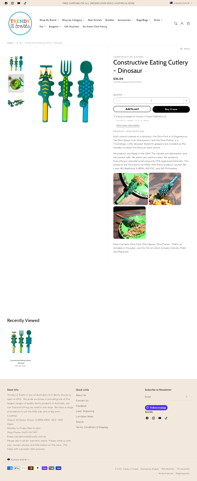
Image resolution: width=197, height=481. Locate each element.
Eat (41, 26)
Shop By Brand (48, 20)
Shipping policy (183, 473)
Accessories (124, 20)
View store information (128, 125)
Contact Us (82, 400)
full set (149, 247)
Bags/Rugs (142, 20)
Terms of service (165, 473)
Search (80, 421)
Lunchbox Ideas (84, 416)
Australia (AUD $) (182, 3)
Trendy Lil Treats (130, 469)
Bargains (54, 26)
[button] (175, 23)
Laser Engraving (85, 411)
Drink (157, 20)
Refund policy (168, 469)
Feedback (81, 405)
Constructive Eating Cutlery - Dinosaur (44, 43)
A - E (19, 43)
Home (10, 43)
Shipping (124, 82)
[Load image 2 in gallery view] (16, 83)
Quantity (117, 94)
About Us (81, 395)
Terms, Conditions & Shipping (92, 427)
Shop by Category (72, 20)
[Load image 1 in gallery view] (16, 63)
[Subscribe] (186, 397)
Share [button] (187, 48)
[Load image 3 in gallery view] (16, 103)
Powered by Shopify (150, 469)
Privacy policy (183, 469)
